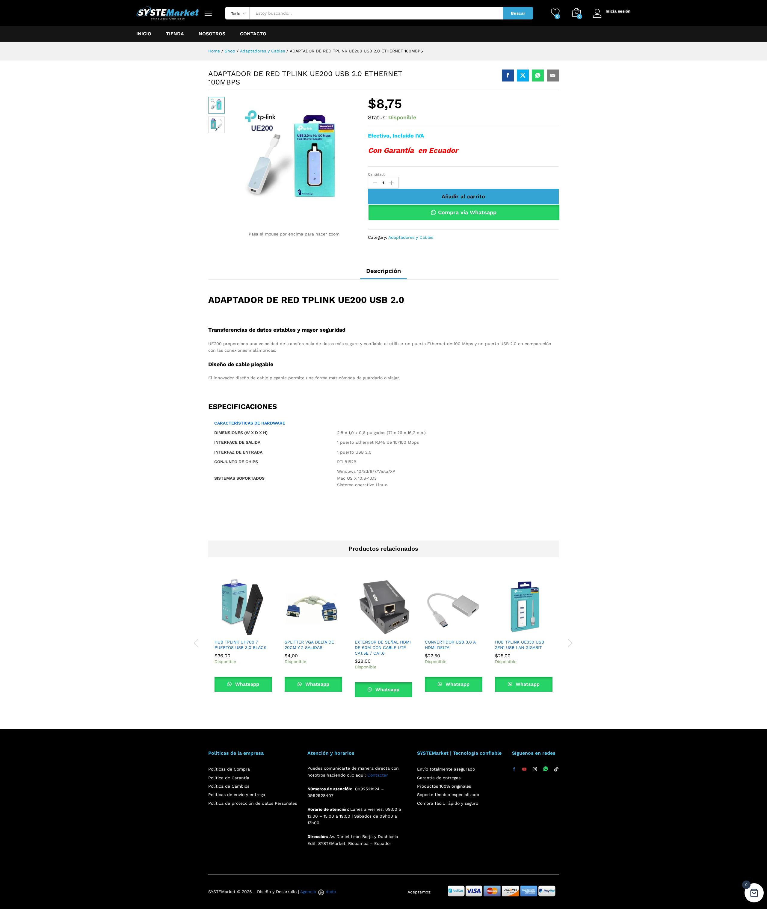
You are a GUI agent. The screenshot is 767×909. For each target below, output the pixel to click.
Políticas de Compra (229, 769)
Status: (377, 117)
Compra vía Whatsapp (467, 212)
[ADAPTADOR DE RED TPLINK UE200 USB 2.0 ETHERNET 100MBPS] (508, 75)
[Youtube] (524, 769)
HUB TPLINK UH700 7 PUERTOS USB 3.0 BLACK (240, 645)
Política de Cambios (228, 786)
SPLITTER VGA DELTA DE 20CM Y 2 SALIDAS (309, 645)
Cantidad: (376, 174)
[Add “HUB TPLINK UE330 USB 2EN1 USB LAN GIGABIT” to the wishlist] (537, 632)
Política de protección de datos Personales (252, 803)
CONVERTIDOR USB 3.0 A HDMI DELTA (450, 645)
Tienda (175, 33)
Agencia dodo (318, 891)
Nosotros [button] (212, 33)
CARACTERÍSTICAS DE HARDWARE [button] (249, 423)
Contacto (253, 33)
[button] (229, 632)
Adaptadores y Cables (410, 237)
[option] (243, 639)
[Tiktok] (556, 769)
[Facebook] (514, 769)
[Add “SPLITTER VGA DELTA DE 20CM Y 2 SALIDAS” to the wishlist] (327, 632)
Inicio (143, 33)
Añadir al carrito (463, 196)
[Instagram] (534, 769)
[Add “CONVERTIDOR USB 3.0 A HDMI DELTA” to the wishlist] (467, 632)
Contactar (377, 775)
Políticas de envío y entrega (236, 794)
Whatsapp (246, 684)
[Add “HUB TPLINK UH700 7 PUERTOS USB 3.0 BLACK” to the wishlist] (257, 632)
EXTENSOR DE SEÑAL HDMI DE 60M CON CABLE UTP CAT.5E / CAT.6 (383, 647)
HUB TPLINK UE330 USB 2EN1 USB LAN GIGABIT (519, 645)
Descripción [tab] (383, 271)
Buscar (518, 13)
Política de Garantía (228, 777)
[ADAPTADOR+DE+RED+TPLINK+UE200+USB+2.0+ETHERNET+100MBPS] (523, 75)
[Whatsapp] (545, 769)
